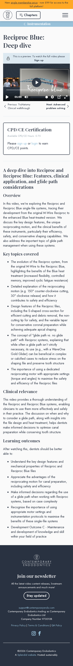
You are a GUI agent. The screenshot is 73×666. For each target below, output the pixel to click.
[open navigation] (65, 15)
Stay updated (36, 595)
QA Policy (56, 625)
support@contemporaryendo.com (37, 608)
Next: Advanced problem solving (55, 106)
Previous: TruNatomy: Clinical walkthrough (19, 106)
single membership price (24, 2)
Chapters (30, 15)
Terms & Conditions (38, 625)
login (35, 143)
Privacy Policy (18, 625)
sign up (22, 143)
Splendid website (27, 655)
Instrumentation (38, 24)
